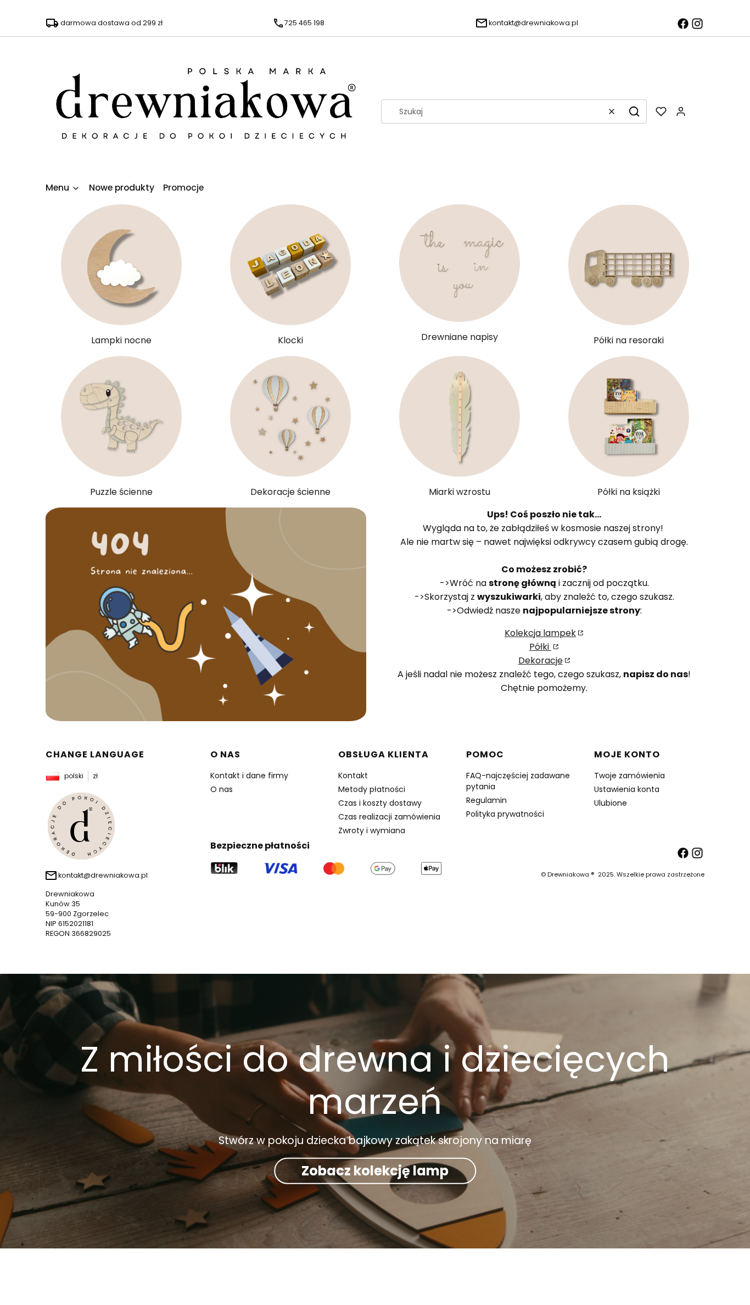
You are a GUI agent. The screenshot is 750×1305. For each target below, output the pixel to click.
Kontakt (353, 775)
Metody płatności (371, 789)
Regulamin (486, 800)
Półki (540, 646)
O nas (221, 789)
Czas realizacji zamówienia (389, 816)
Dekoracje (540, 660)
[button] (634, 111)
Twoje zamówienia (629, 775)
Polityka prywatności (505, 813)
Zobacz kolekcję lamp (375, 1171)
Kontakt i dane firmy (249, 775)
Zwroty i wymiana (371, 830)
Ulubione (610, 802)
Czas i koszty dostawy (380, 802)
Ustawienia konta (626, 789)
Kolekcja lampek (540, 633)
